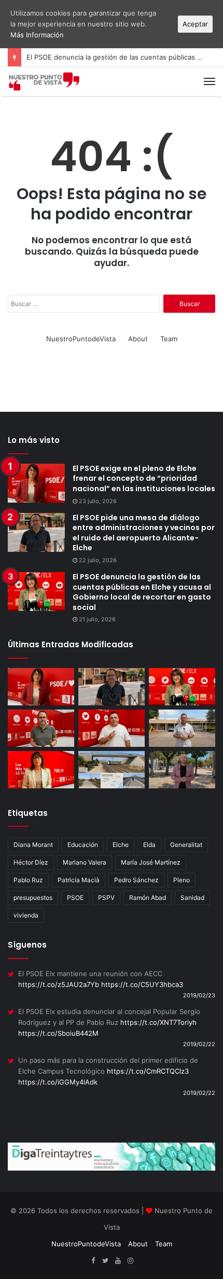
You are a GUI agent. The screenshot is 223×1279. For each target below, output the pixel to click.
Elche (121, 845)
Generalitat (186, 845)
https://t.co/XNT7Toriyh (158, 1022)
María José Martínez (150, 862)
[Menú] (209, 81)
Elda (149, 845)
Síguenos (27, 944)
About (138, 339)
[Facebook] (93, 1261)
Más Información (37, 35)
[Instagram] (130, 1261)
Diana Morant (33, 845)
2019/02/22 (199, 1044)
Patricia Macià (79, 880)
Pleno (181, 880)
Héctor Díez (30, 862)
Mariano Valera (84, 862)
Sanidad (192, 897)
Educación (82, 845)
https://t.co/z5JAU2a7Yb (58, 984)
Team (168, 339)
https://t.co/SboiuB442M (58, 1033)
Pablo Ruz (28, 880)
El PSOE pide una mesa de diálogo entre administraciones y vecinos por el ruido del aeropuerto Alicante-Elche (144, 532)
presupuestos (32, 897)
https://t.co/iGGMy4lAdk (57, 1082)
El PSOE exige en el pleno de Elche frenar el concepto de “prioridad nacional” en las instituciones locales (144, 478)
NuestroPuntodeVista (81, 339)
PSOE (75, 897)
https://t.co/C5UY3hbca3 (142, 984)
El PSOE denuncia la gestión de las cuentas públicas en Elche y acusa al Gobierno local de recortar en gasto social (142, 592)
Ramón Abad (147, 897)
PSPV (106, 897)
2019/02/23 (199, 995)
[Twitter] (105, 1261)
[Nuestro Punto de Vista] (44, 81)
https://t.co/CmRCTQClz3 (148, 1071)
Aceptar (195, 24)
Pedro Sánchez (136, 880)
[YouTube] (118, 1261)
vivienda (25, 915)
